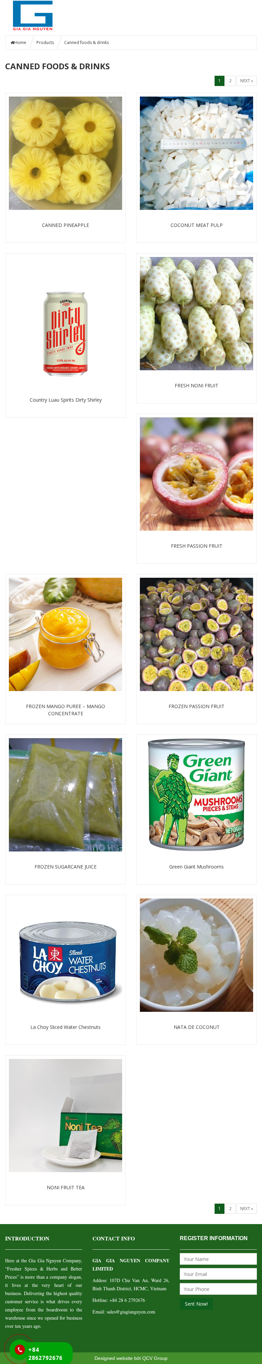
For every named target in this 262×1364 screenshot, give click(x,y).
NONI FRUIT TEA (66, 1187)
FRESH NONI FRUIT (196, 385)
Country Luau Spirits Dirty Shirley (66, 400)
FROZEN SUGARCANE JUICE (65, 866)
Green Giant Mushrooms (196, 866)
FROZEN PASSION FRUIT (196, 706)
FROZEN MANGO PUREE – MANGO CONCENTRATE (65, 710)
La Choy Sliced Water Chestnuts (65, 1027)
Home (20, 42)
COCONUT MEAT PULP (197, 225)
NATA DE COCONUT (197, 1027)
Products (45, 42)
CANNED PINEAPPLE (65, 225)
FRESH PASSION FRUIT (196, 546)
